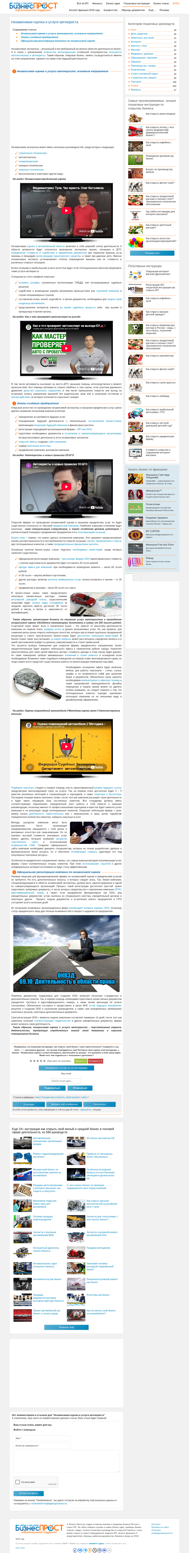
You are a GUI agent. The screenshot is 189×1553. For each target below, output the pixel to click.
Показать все (152, 253)
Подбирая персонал (22, 787)
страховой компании (107, 291)
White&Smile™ (154, 491)
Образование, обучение (144, 57)
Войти (174, 3)
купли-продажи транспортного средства (58, 256)
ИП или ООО (85, 429)
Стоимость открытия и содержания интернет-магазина (158, 452)
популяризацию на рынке (92, 532)
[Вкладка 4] (145, 577)
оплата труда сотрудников (47, 603)
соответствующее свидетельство (52, 1021)
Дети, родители (139, 34)
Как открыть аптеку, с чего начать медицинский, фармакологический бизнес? (160, 131)
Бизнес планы (161, 3)
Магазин (135, 49)
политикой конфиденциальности (49, 1503)
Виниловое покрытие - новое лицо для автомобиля (45, 1204)
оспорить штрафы (29, 282)
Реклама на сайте (160, 1527)
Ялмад (149, 558)
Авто (133, 30)
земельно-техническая (31, 169)
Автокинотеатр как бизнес (47, 1279)
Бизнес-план (18, 537)
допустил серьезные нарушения (42, 390)
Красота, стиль (139, 46)
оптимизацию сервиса (84, 852)
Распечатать (100, 1104)
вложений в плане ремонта (81, 655)
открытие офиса (27, 441)
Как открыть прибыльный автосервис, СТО (159, 410)
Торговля (136, 81)
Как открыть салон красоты (161, 382)
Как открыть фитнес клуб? (160, 183)
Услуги (134, 85)
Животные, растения (142, 38)
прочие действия (20, 397)
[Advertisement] (66, 110)
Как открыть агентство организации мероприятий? (161, 239)
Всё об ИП (82, 3)
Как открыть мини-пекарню (160, 114)
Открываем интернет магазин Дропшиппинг (158, 272)
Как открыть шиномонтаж (160, 355)
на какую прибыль (61, 639)
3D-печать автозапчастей (100, 1138)
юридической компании (66, 525)
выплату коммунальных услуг (64, 579)
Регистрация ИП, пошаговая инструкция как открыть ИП (160, 287)
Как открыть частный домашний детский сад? (159, 424)
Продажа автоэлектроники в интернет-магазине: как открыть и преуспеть (47, 1188)
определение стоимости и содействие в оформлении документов (49, 253)
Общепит (136, 61)
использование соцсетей (96, 863)
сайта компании (57, 441)
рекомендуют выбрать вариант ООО (89, 908)
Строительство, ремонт (144, 77)
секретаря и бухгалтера (107, 794)
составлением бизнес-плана (104, 421)
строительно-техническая (33, 153)
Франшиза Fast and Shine (160, 544)
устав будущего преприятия (105, 1005)
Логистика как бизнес (98, 1295)
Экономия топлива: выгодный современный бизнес (100, 1266)
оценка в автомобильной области (46, 246)
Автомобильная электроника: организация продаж (47, 1141)
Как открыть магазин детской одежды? (157, 313)
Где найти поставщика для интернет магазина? (160, 212)
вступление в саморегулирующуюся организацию (93, 433)
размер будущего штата (107, 787)
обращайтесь (86, 1110)
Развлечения (138, 69)
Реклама (164, 10)
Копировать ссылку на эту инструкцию (66, 1068)
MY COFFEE (153, 531)
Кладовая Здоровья (157, 517)
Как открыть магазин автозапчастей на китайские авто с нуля (102, 1204)
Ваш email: (66, 1073)
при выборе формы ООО (76, 559)
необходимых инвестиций (87, 549)
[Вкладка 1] (129, 577)
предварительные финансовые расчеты (76, 544)
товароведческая (28, 161)
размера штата (52, 629)
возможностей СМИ (23, 845)
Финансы (97, 3)
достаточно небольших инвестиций (97, 635)
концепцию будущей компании (50, 425)
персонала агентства (38, 446)
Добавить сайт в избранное (64, 1104)
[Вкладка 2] (137, 577)
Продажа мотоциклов (98, 1248)
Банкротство (111, 10)
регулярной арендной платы (28, 599)
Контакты (155, 1524)
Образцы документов (133, 10)
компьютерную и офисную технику (100, 680)
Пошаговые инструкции (137, 3)
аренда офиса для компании (35, 567)
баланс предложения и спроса (104, 541)
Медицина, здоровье (142, 53)
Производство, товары (143, 65)
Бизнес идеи (113, 3)
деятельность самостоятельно (46, 814)
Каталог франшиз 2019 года (84, 10)
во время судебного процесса (78, 307)
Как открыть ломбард (157, 396)
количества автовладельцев (60, 52)
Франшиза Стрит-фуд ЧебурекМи (157, 476)
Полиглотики (153, 504)
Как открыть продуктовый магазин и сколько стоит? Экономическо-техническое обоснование (161, 200)
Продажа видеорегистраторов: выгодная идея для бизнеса (48, 1298)
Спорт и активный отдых (144, 73)
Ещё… (152, 10)
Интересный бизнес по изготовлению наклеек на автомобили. (47, 1172)
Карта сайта (20, 1548)
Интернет (136, 42)
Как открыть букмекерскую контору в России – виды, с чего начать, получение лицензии (160, 329)
